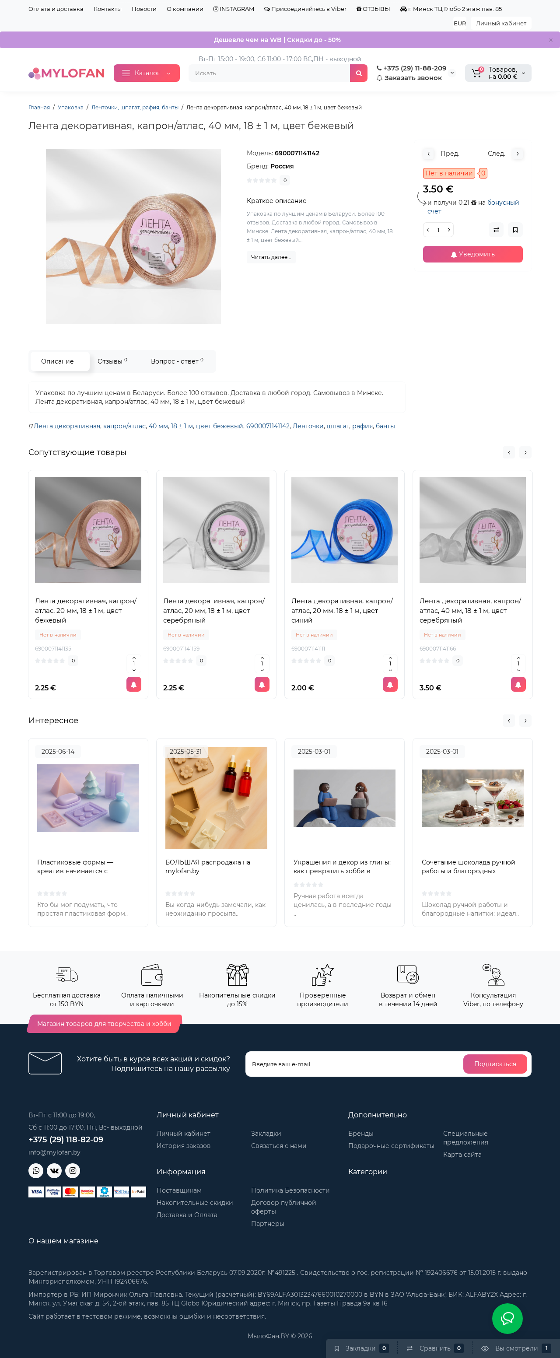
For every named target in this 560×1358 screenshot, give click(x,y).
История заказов (184, 1146)
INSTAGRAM (236, 8)
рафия (362, 426)
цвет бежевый (219, 426)
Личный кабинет (501, 23)
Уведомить (476, 254)
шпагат (338, 426)
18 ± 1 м (182, 426)
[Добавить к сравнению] (88, 588)
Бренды (361, 1134)
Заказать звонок (412, 78)
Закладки (266, 1134)
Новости (144, 8)
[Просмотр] (69, 588)
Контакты (108, 8)
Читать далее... (271, 257)
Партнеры (267, 1224)
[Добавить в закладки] (107, 588)
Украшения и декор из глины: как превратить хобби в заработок (342, 871)
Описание (57, 361)
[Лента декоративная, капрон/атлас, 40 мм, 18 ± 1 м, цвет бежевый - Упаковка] (133, 236)
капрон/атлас (124, 426)
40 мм (158, 426)
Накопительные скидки (195, 1203)
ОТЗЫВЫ (375, 8)
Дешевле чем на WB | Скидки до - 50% (277, 40)
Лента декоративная (67, 426)
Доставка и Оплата (187, 1215)
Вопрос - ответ (177, 361)
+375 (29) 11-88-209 (414, 68)
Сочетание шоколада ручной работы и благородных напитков (468, 871)
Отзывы (112, 361)
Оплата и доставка (56, 8)
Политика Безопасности (290, 1190)
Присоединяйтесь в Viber (308, 8)
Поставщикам (179, 1190)
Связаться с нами (279, 1146)
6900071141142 (268, 426)
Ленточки (308, 426)
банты (385, 426)
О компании (185, 8)
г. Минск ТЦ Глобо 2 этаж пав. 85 (454, 8)
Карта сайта (462, 1154)
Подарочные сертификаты (391, 1146)
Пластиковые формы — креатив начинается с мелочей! (75, 871)
